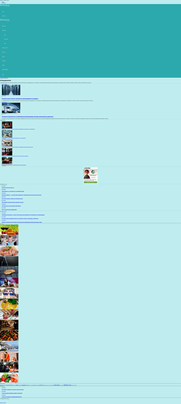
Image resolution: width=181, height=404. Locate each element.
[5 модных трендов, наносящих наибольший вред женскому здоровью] (9, 266)
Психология (6, 39)
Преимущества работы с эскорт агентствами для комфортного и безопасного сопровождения (18, 129)
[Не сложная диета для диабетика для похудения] (9, 382)
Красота (3, 52)
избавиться (28, 385)
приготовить (57, 385)
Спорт (5, 43)
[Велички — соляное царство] (9, 329)
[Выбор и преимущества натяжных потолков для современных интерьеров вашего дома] (7, 146)
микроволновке (34, 385)
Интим (5, 34)
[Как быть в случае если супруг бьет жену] (9, 361)
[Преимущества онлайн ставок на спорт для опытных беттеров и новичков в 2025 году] (7, 155)
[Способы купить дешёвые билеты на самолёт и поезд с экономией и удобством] (7, 137)
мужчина (41, 385)
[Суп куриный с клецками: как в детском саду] (9, 308)
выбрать (11, 385)
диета (17, 385)
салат (69, 385)
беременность (2, 385)
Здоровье (4, 30)
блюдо (5, 385)
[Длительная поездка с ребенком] (9, 372)
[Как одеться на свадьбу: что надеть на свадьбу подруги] (9, 298)
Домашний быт (5, 69)
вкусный (8, 385)
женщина (24, 385)
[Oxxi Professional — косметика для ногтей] (9, 319)
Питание (4, 60)
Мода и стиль (5, 47)
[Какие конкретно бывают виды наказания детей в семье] (9, 245)
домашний (20, 385)
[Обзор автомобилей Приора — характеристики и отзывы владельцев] (7, 164)
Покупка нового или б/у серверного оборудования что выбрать (20, 98)
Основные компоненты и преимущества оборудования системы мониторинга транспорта (27, 116)
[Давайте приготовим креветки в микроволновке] (9, 255)
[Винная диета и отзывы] (9, 234)
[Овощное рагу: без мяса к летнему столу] (9, 340)
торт (73, 385)
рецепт (66, 385)
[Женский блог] (5, 6)
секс (72, 385)
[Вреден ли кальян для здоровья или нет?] (9, 287)
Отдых (3, 56)
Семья (3, 65)
